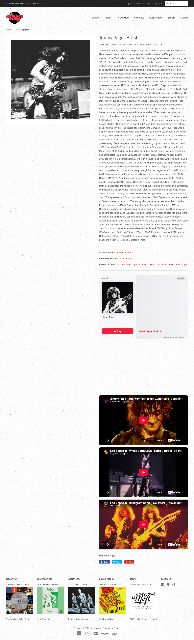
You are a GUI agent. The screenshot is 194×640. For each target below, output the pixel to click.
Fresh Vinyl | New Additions (17, 584)
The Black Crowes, (166, 264)
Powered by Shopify (111, 628)
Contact (184, 17)
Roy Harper (181, 264)
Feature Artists (44, 579)
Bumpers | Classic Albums (109, 584)
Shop (109, 17)
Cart (160, 3)
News (133, 579)
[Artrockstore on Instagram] (173, 585)
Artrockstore (95, 628)
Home (8, 29)
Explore (171, 17)
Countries (139, 17)
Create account (143, 3)
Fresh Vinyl (11, 579)
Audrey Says (74, 579)
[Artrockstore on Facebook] (162, 585)
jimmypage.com (123, 252)
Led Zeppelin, (134, 264)
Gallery (95, 17)
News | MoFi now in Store (140, 584)
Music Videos (156, 17)
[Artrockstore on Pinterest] (168, 585)
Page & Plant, (149, 264)
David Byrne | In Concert (78, 584)
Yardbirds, (121, 264)
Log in (129, 3)
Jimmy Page (125, 258)
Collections (124, 17)
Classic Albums (106, 579)
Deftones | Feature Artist (47, 584)
